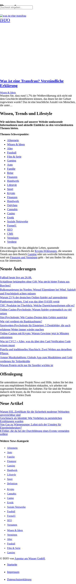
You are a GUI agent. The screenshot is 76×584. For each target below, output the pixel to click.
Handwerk (13, 180)
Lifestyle (12, 184)
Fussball (11, 152)
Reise (10, 172)
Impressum (13, 572)
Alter (10, 148)
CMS (10, 233)
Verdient (11, 241)
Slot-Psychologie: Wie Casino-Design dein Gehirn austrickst (33, 317)
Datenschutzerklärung (19, 579)
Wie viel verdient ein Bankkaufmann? (21, 321)
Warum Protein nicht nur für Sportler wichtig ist (26, 365)
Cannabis (12, 209)
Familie (11, 168)
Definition (12, 483)
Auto (10, 164)
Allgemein (13, 140)
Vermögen (13, 237)
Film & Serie (14, 156)
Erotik (10, 217)
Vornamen (12, 524)
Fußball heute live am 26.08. (16, 277)
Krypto (11, 193)
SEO (10, 229)
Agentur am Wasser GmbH (29, 558)
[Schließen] (1, 18)
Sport (10, 189)
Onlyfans (12, 205)
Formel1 (11, 225)
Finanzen (12, 176)
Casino (11, 213)
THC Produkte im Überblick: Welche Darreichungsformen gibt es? (37, 305)
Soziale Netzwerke (17, 221)
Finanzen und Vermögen (23, 257)
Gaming (11, 160)
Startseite (12, 564)
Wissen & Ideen (8, 92)
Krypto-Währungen (46, 250)
